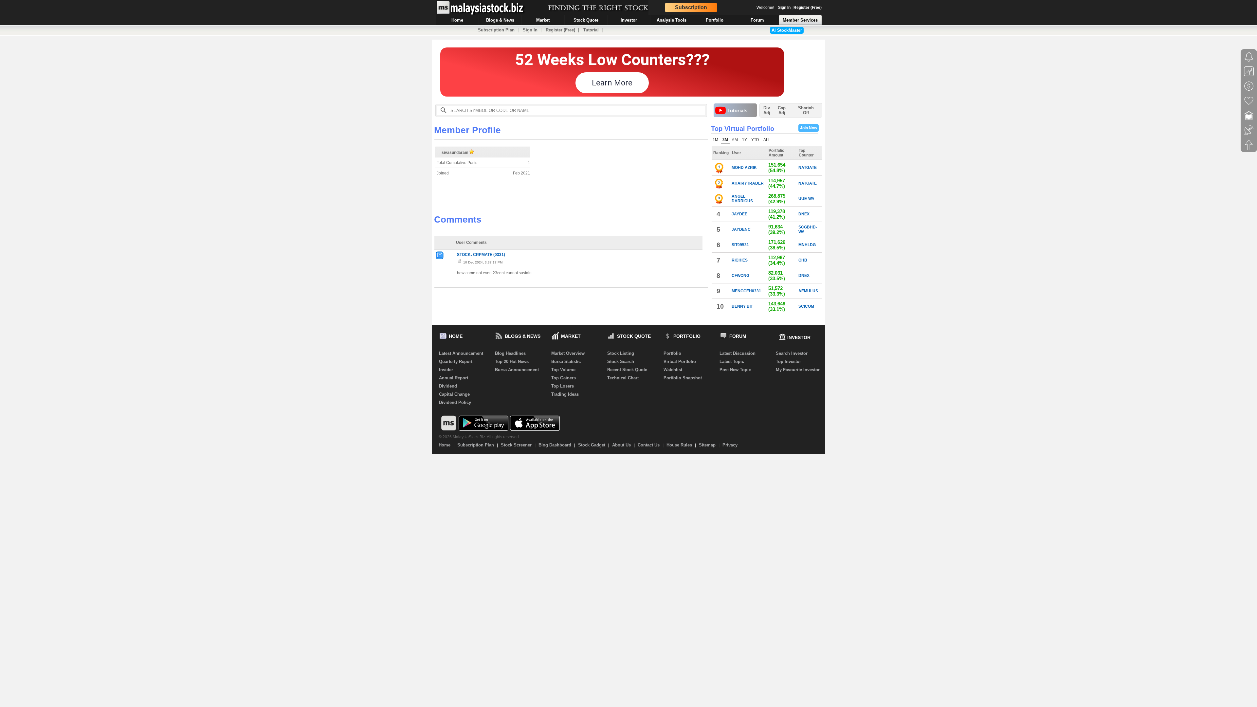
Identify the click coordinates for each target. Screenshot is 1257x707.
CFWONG (740, 275)
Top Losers (562, 386)
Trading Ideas (565, 394)
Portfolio (672, 353)
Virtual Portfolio (680, 361)
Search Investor (792, 353)
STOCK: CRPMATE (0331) (481, 254)
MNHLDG (807, 245)
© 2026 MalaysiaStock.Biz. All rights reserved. (479, 437)
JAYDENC (741, 229)
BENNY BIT (742, 306)
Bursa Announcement (517, 369)
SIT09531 (740, 245)
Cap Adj (782, 110)
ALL (767, 139)
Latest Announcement (461, 353)
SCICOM (806, 306)
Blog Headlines (510, 353)
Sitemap (707, 445)
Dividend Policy (455, 402)
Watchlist (673, 369)
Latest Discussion (738, 353)
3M (725, 139)
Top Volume (563, 369)
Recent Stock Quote (627, 369)
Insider (446, 369)
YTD (755, 139)
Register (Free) (807, 7)
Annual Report (453, 377)
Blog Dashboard (554, 445)
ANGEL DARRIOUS (742, 198)
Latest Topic (732, 361)
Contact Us (649, 445)
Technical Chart (623, 377)
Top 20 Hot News (512, 361)
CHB (802, 260)
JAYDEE (739, 214)
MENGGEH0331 (746, 291)
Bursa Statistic (566, 361)
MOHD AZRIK (744, 167)
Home (444, 445)
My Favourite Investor (798, 369)
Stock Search (620, 361)
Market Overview (568, 353)
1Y (744, 139)
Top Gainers (563, 377)
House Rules (679, 445)
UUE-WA (806, 198)
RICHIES (740, 260)
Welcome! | (789, 7)
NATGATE (807, 167)
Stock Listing (620, 353)
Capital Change (454, 394)
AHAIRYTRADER (748, 183)
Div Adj (766, 110)
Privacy (730, 445)
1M (715, 139)
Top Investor (788, 361)
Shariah (806, 110)
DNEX (804, 214)
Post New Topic (735, 369)
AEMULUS (808, 291)
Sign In (784, 7)
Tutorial (591, 29)
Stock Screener (516, 445)
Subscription (691, 7)
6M (735, 139)
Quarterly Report (455, 361)
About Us (621, 445)
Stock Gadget (591, 445)
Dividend (448, 386)
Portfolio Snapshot (683, 377)
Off (806, 112)
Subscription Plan (496, 29)
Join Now (808, 128)
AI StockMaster (787, 30)
